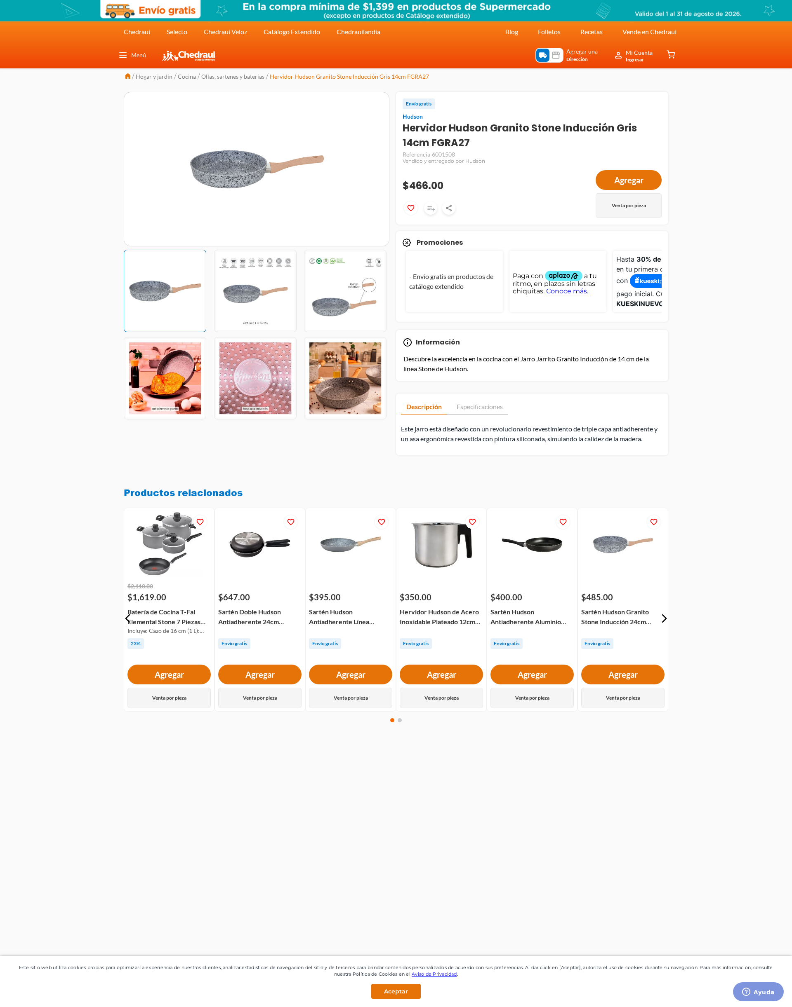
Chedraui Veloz (225, 31)
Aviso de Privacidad (434, 974)
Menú (138, 55)
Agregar (629, 180)
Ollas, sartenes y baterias (232, 76)
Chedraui (137, 31)
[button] (128, 618)
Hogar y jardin (154, 76)
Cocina (187, 76)
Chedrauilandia (358, 31)
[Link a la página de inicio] (128, 77)
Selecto (177, 31)
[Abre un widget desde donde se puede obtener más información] (758, 992)
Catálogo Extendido (292, 31)
